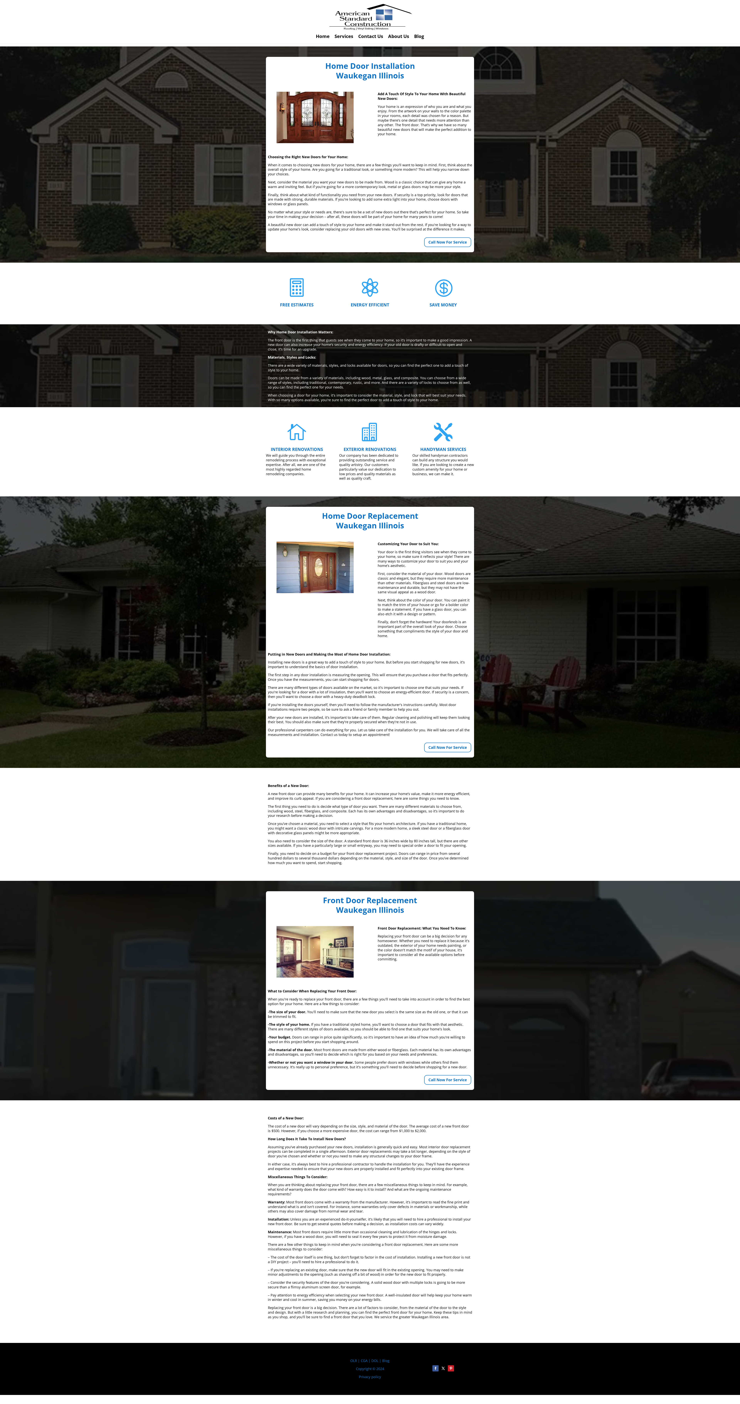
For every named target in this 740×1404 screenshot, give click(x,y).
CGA (364, 1360)
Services (344, 37)
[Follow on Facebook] (435, 1368)
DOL (375, 1360)
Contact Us (370, 37)
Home (323, 37)
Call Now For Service (447, 242)
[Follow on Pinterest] (451, 1368)
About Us (398, 37)
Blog (419, 37)
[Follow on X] (443, 1368)
